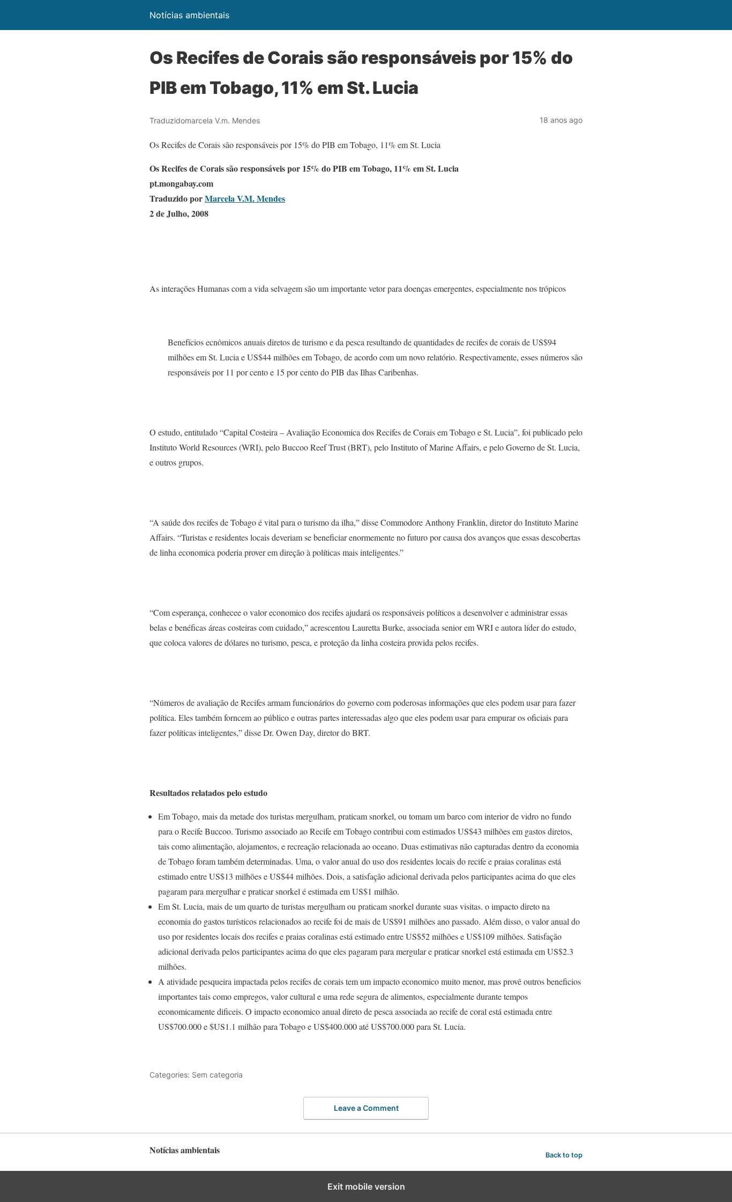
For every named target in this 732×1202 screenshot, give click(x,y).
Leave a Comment (366, 1107)
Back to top (564, 1155)
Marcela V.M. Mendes (245, 198)
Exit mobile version (366, 1186)
